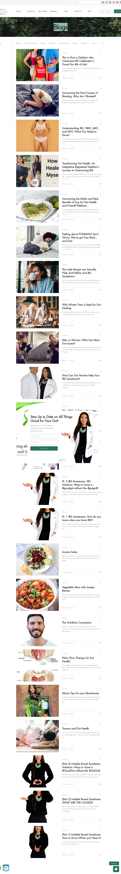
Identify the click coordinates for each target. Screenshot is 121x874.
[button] (90, 413)
